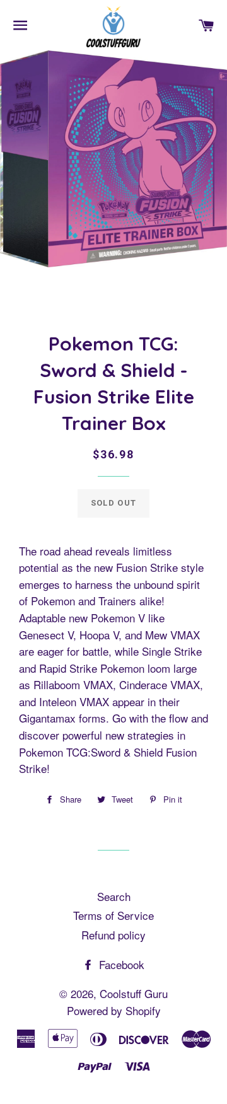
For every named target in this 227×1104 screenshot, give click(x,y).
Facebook (120, 964)
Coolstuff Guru (134, 993)
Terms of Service (113, 915)
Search (114, 896)
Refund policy (113, 935)
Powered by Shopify (114, 1010)
